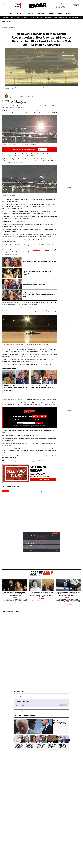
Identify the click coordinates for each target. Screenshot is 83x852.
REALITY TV (20, 13)
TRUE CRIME (41, 13)
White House (36, 250)
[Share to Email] (21, 100)
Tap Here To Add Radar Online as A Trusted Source (24, 149)
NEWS (11, 13)
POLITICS (31, 13)
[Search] (5, 6)
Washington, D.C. (48, 160)
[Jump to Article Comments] (3, 100)
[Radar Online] (38, 5)
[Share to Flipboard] (16, 100)
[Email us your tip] (17, 8)
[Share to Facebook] (7, 100)
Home (3, 27)
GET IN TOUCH (43, 480)
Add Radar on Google (21, 102)
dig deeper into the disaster (20, 112)
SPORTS (68, 13)
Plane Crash (12, 27)
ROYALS (51, 13)
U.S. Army (42, 105)
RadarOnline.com (7, 111)
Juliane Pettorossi (13, 94)
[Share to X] (12, 100)
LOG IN (77, 5)
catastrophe (42, 111)
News (7, 27)
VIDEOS (59, 13)
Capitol (47, 250)
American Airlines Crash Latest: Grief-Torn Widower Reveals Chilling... (26, 491)
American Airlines (36, 153)
